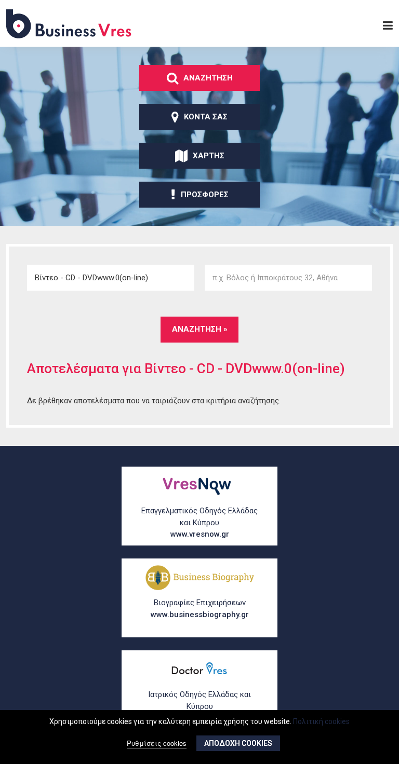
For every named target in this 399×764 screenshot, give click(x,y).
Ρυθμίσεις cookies (157, 743)
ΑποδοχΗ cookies (238, 743)
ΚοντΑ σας (206, 116)
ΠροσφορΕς (205, 194)
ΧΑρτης (208, 155)
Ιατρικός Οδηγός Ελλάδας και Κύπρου (199, 706)
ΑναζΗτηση (208, 78)
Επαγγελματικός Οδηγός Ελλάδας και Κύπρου (199, 522)
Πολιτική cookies (321, 721)
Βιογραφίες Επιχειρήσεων (200, 608)
